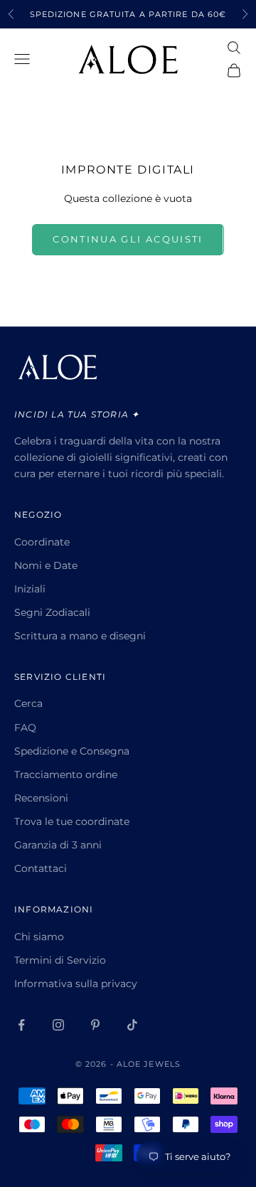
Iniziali (30, 588)
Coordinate (42, 542)
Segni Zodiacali (52, 612)
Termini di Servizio (60, 960)
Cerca (28, 703)
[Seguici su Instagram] (58, 1025)
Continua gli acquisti (128, 239)
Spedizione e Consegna (71, 751)
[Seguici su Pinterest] (95, 1025)
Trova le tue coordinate (71, 821)
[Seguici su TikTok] (132, 1025)
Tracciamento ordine (65, 774)
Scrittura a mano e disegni (80, 635)
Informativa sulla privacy (75, 983)
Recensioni (41, 798)
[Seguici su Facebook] (21, 1025)
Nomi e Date (46, 565)
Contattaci (40, 868)
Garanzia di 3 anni (58, 845)
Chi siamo (39, 936)
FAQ (25, 727)
